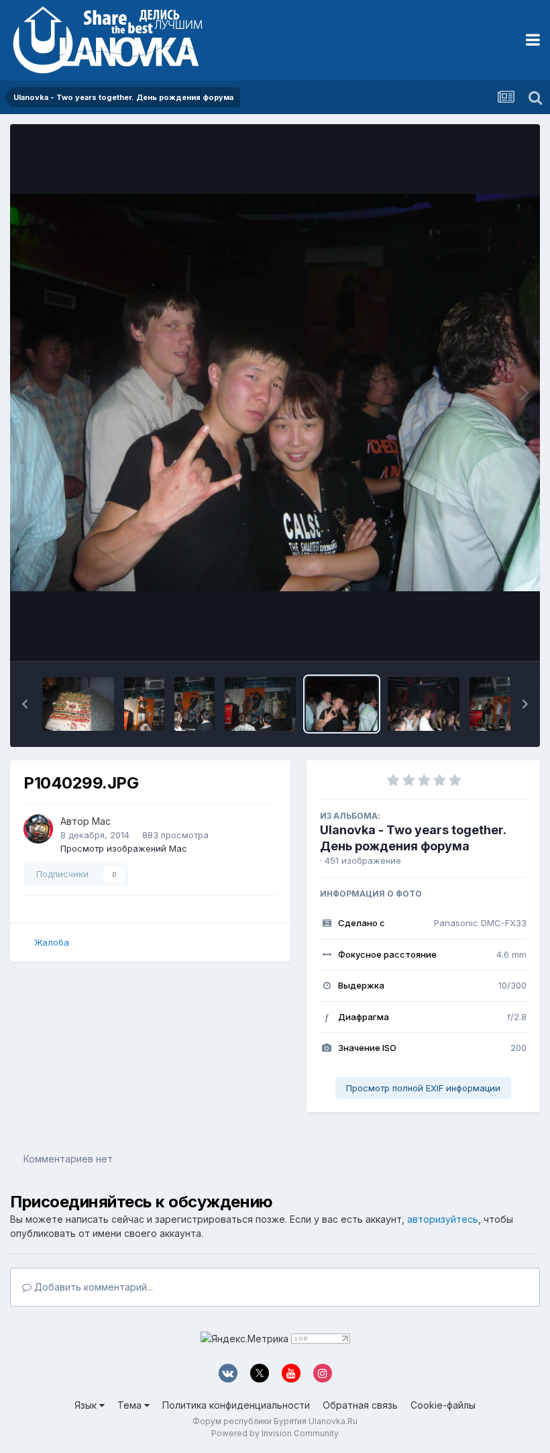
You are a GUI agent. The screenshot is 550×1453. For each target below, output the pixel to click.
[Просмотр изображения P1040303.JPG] (194, 704)
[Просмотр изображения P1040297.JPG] (423, 704)
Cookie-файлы (443, 1405)
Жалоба (51, 942)
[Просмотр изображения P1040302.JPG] (260, 704)
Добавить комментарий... (92, 1287)
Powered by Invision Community (275, 1433)
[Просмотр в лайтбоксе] (275, 393)
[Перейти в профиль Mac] (38, 829)
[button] (25, 704)
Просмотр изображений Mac (123, 848)
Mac (101, 821)
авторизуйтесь (442, 1219)
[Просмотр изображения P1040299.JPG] (342, 704)
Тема (130, 1405)
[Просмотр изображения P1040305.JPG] (78, 704)
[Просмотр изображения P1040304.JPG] (144, 704)
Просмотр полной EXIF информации (423, 1088)
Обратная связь (360, 1405)
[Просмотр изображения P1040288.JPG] (505, 704)
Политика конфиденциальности (236, 1405)
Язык (86, 1405)
